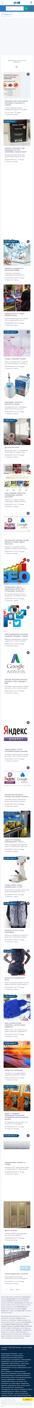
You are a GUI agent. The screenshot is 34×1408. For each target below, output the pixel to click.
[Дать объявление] (31, 2)
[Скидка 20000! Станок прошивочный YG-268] (17, 869)
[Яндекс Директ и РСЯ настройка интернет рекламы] (17, 733)
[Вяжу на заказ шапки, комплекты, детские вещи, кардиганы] (17, 1007)
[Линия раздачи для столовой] (17, 1258)
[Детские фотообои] (17, 431)
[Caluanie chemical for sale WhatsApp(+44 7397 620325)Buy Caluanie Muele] (17, 132)
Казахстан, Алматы (12, 114)
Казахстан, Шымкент (12, 1128)
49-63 (17, 1289)
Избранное (7, 14)
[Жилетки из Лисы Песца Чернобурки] (17, 914)
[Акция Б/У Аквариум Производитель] (17, 824)
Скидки (18, 112)
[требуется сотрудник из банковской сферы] (17, 252)
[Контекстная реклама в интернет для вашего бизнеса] (17, 779)
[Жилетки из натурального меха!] (17, 962)
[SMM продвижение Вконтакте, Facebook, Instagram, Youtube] (17, 618)
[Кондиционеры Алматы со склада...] (17, 1146)
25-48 (11, 1289)
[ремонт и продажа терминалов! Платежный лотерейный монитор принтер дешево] (17, 1097)
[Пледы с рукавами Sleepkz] (17, 343)
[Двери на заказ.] (17, 1214)
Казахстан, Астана (12, 1036)
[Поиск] (26, 8)
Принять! (27, 1399)
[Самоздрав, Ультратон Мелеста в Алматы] (17, 386)
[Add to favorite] (28, 74)
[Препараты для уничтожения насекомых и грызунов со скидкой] (17, 85)
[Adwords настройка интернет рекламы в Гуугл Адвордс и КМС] (17, 663)
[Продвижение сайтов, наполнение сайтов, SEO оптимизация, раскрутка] (17, 571)
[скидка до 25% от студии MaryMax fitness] (17, 298)
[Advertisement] (17, 36)
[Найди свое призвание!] (17, 1054)
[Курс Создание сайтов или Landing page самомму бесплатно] (17, 477)
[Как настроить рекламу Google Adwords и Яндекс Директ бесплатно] (17, 524)
